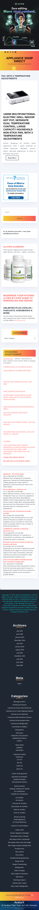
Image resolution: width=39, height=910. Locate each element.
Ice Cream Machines (19, 822)
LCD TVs (19, 760)
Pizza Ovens (20, 855)
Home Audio (19, 745)
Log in (20, 683)
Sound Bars (19, 750)
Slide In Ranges (19, 870)
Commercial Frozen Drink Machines (19, 708)
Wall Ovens (19, 877)
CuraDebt (6, 441)
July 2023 (20, 653)
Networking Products (19, 738)
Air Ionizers (19, 800)
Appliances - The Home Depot (13, 474)
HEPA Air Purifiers (19, 810)
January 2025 (19, 637)
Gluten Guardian (13, 247)
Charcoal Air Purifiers (19, 803)
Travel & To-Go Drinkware (19, 826)
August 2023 (20, 650)
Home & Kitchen (19, 786)
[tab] (14, 68)
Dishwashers (19, 730)
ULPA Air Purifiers (19, 813)
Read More (13, 158)
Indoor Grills (19, 830)
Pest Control (20, 852)
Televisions (19, 757)
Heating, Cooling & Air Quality (19, 789)
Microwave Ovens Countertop (19, 839)
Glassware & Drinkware (19, 777)
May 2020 (19, 665)
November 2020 (19, 656)
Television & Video (19, 754)
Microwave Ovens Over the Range (19, 842)
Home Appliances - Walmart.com (14, 489)
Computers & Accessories (19, 735)
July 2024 (20, 643)
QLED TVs (19, 769)
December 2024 (19, 640)
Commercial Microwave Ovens (19, 720)
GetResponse (8, 359)
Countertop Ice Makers (19, 727)
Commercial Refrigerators (19, 723)
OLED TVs (19, 766)
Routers (19, 741)
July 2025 (20, 631)
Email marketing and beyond (14, 391)
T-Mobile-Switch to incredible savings (18, 367)
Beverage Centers (19, 702)
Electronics (19, 733)
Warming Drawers (20, 880)
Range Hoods (19, 861)
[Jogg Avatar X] (19, 905)
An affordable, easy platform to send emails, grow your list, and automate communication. (17, 397)
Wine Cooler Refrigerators (19, 886)
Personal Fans (19, 849)
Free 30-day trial (19, 320)
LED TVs (19, 763)
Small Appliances (19, 819)
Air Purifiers (20, 798)
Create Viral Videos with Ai (13, 457)
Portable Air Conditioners (19, 794)
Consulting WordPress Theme (18, 895)
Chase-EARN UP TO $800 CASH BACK (17, 370)
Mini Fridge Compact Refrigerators (19, 845)
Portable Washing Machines (19, 858)
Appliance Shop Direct (19, 59)
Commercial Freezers (19, 705)
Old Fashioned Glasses (19, 782)
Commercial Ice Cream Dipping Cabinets (19, 711)
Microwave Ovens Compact (19, 836)
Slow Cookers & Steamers (19, 874)
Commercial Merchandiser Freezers (20, 717)
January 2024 (19, 647)
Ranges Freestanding (19, 864)
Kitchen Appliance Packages (19, 833)
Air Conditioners (19, 791)
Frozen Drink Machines (19, 774)
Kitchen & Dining (19, 817)
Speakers (19, 747)
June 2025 (19, 634)
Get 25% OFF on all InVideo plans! (16, 461)
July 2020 (20, 659)
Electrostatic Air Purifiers (19, 806)
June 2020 (19, 662)
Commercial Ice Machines (19, 714)
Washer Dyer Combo (19, 883)
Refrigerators (19, 867)
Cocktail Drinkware (19, 779)
